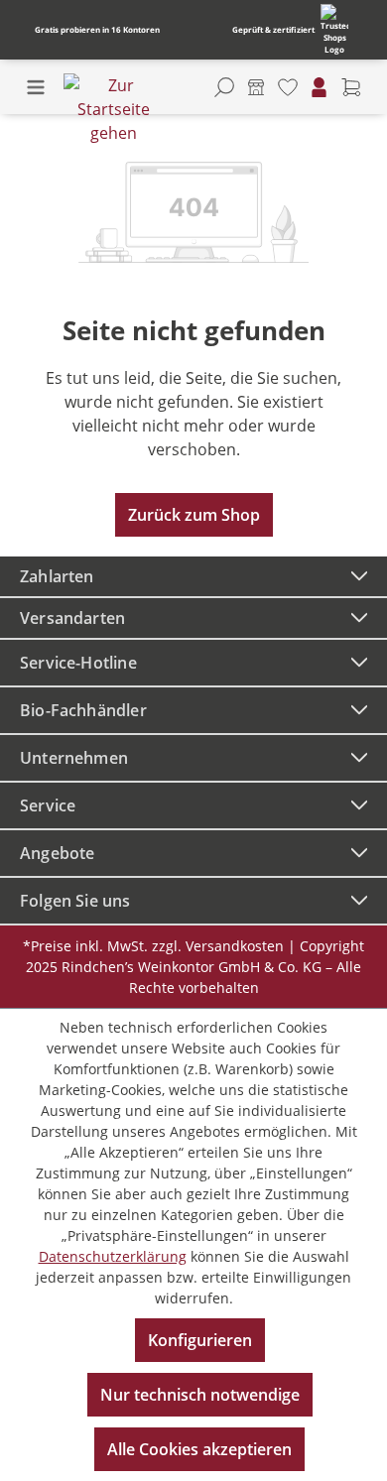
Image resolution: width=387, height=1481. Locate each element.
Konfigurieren (200, 1340)
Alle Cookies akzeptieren (199, 1449)
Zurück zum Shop (194, 515)
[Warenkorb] (351, 87)
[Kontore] (256, 87)
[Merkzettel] (288, 87)
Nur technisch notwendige (200, 1395)
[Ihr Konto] (319, 87)
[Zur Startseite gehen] (113, 109)
